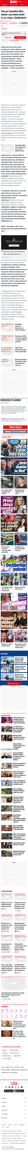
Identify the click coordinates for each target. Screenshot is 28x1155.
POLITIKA (4, 654)
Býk (7, 1012)
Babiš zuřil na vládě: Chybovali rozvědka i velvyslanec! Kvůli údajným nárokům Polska (20, 660)
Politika (3, 663)
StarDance (4, 1053)
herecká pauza (23, 1069)
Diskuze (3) (4, 28)
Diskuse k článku (10, 400)
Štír (7, 1017)
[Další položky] (26, 5)
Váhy (2, 1017)
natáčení (7, 1067)
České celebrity (17, 1055)
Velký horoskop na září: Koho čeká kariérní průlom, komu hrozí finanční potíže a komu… (19, 1024)
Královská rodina (6, 1055)
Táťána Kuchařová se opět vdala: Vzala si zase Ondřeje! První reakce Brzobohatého (19, 720)
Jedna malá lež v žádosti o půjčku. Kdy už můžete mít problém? (19, 746)
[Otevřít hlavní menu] (1, 1)
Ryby (26, 1017)
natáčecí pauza (5, 1072)
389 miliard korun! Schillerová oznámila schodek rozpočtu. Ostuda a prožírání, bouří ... (20, 677)
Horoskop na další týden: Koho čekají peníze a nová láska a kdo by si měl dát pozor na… (19, 1034)
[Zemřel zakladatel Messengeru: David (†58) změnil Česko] (6, 828)
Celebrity (4, 1050)
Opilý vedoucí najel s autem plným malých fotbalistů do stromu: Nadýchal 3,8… (19, 808)
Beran (2, 1012)
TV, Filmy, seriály (6, 1058)
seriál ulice (16, 1067)
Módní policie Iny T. (15, 1053)
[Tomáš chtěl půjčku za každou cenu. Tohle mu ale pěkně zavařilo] (6, 783)
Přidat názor (15, 427)
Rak (16, 1012)
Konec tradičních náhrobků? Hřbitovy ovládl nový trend (18, 790)
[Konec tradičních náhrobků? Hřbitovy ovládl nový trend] (6, 791)
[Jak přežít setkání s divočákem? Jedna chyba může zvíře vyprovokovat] (6, 799)
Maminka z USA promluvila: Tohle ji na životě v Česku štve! (19, 737)
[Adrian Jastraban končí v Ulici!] (4, 23)
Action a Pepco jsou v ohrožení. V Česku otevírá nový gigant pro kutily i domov (19, 774)
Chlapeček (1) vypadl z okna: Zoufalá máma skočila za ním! (19, 853)
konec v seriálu (13, 1072)
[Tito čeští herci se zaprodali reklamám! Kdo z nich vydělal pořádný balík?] (6, 729)
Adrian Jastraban (7, 133)
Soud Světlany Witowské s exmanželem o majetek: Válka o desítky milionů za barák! (19, 818)
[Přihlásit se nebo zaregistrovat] (25, 1)
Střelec (11, 1017)
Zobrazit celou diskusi (15, 431)
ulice (3, 1067)
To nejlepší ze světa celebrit (11, 1046)
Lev (21, 1012)
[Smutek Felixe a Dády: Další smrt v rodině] (6, 845)
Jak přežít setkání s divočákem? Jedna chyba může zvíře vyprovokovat (18, 799)
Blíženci (11, 1012)
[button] (9, 1091)
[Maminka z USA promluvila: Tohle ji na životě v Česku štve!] (6, 738)
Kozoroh (16, 1017)
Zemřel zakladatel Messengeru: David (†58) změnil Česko (18, 827)
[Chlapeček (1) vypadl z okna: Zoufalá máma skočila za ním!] (6, 853)
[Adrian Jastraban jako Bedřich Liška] (14, 23)
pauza (21, 1067)
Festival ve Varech (14, 1050)
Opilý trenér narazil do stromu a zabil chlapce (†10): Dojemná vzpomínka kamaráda (19, 836)
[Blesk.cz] (13, 1)
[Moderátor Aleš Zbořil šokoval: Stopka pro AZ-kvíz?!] (6, 766)
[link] (6, 1087)
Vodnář (21, 1017)
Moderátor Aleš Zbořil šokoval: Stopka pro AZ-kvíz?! (19, 765)
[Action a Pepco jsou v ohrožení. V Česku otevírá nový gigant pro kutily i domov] (6, 774)
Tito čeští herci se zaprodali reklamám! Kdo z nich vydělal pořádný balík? (18, 729)
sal (2, 25)
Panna (25, 1012)
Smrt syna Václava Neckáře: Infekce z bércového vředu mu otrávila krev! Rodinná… (18, 756)
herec (11, 1067)
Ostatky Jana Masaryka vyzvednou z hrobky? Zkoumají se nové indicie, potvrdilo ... (20, 668)
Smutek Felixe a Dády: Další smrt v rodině (19, 844)
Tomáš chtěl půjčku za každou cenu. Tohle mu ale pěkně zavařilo (19, 782)
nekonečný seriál (15, 1069)
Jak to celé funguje (14, 40)
